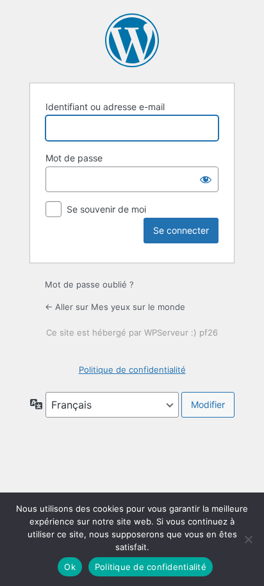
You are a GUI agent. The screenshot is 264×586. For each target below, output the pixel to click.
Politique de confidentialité (132, 369)
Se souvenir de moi (106, 209)
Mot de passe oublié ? (89, 284)
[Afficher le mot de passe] (206, 179)
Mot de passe (74, 157)
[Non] (248, 539)
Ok (70, 567)
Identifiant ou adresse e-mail (105, 106)
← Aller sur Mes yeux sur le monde (115, 307)
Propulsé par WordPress (132, 40)
